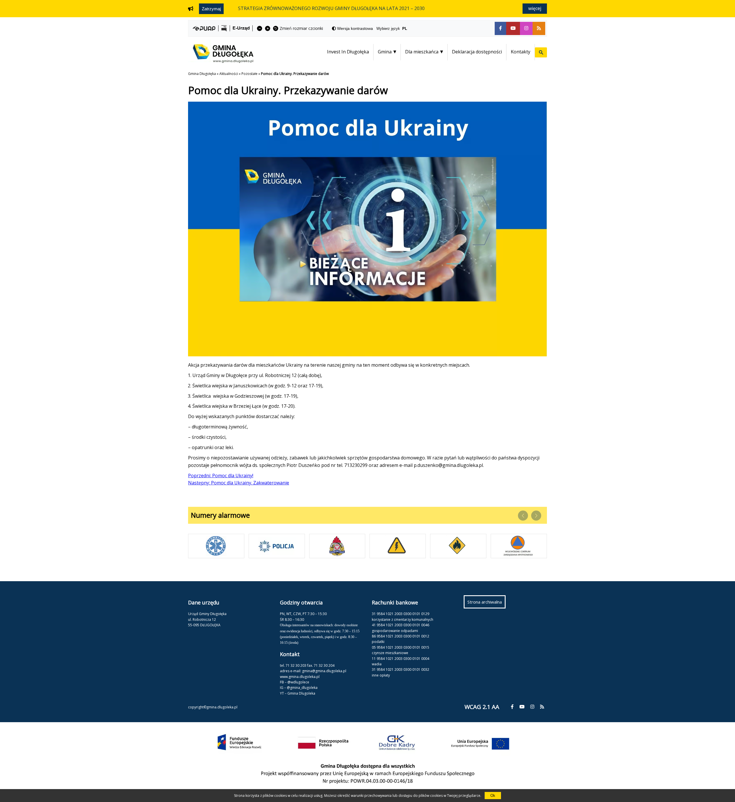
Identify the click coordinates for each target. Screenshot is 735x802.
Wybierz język (391, 28)
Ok (492, 795)
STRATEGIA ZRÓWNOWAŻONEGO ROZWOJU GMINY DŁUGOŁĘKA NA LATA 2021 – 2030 (331, 8)
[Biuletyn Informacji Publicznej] (224, 28)
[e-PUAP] (204, 28)
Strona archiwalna (486, 603)
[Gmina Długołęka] (221, 61)
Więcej (534, 8)
